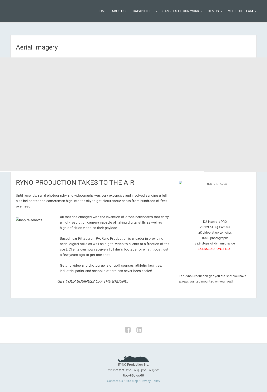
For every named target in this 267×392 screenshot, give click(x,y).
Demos (213, 11)
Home (102, 11)
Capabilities (143, 11)
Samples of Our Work (180, 11)
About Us (120, 11)
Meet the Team (240, 11)
